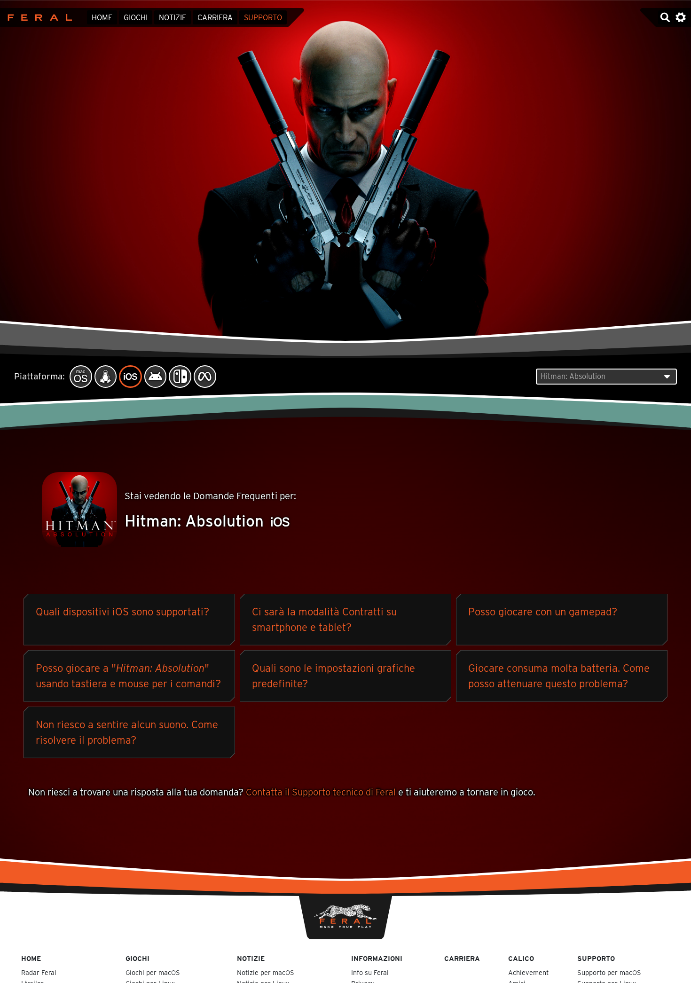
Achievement (528, 972)
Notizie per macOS (265, 972)
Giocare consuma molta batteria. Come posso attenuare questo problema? (559, 676)
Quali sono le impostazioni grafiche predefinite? (333, 676)
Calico (521, 958)
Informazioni (376, 958)
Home (102, 17)
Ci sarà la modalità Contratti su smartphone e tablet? (324, 619)
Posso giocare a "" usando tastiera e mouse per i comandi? (128, 676)
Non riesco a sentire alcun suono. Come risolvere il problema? (127, 732)
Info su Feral (370, 972)
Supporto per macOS (609, 972)
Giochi (136, 17)
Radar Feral (38, 972)
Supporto (263, 17)
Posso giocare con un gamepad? (542, 612)
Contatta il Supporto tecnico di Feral (321, 792)
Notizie (172, 17)
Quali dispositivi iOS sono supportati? (122, 612)
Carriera (215, 17)
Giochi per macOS (153, 972)
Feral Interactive (37, 17)
